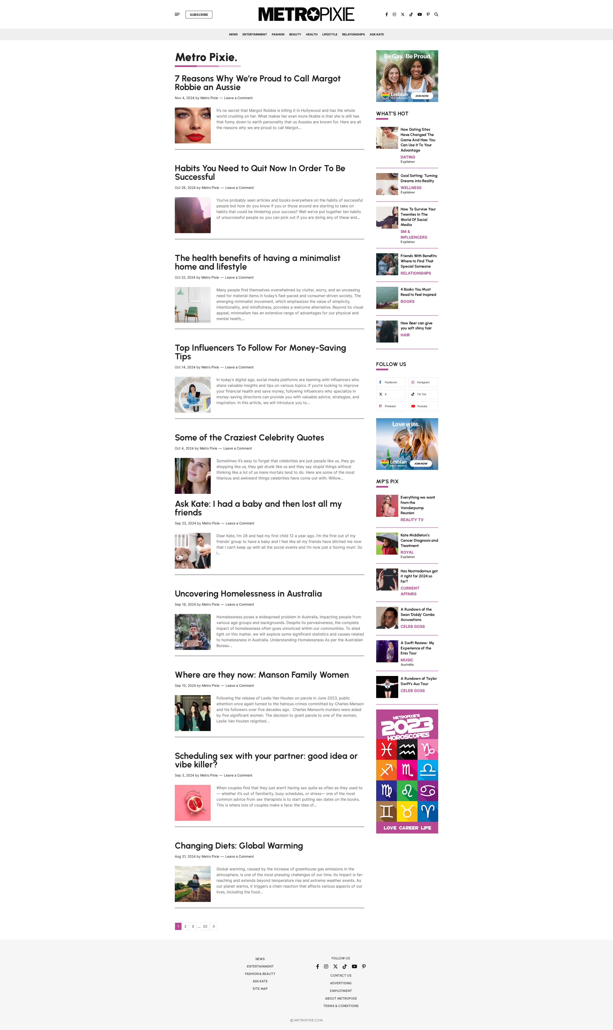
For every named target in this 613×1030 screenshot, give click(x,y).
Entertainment (255, 34)
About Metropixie (341, 998)
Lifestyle (329, 34)
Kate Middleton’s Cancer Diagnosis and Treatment (419, 540)
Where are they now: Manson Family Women (262, 675)
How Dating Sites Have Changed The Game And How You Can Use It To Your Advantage (418, 139)
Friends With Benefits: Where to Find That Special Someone (419, 261)
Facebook (391, 382)
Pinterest (390, 406)
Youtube (422, 406)
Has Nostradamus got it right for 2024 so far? (419, 576)
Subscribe (199, 15)
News (233, 34)
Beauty (295, 34)
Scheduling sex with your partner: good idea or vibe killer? (266, 760)
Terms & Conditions (341, 1006)
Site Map (260, 989)
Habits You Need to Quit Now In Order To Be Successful (260, 172)
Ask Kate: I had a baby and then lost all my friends (258, 508)
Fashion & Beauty (260, 974)
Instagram (423, 382)
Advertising (341, 983)
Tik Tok (421, 394)
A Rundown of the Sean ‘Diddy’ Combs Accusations (418, 614)
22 (206, 927)
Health (312, 34)
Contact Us (341, 976)
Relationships (353, 34)
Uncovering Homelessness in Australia (248, 593)
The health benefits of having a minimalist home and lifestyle (258, 262)
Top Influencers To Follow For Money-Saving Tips (260, 352)
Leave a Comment (238, 98)
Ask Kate (377, 34)
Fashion (278, 34)
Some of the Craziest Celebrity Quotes (249, 437)
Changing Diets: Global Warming (239, 845)
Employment (341, 991)
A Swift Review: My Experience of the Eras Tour (417, 648)
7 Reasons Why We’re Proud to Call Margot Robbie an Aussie (258, 82)
